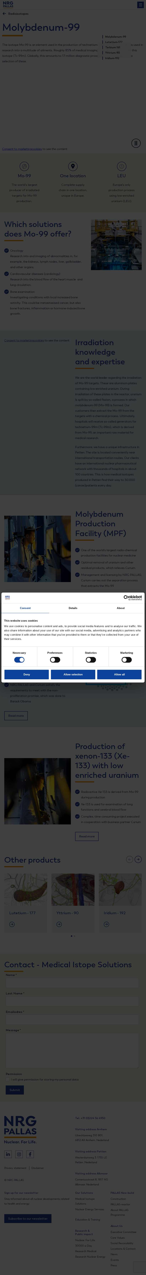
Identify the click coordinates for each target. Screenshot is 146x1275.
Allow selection (73, 674)
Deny (27, 674)
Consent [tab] (25, 608)
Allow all (119, 674)
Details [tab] (73, 608)
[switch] (52, 660)
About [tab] (121, 608)
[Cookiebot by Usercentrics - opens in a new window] (126, 598)
